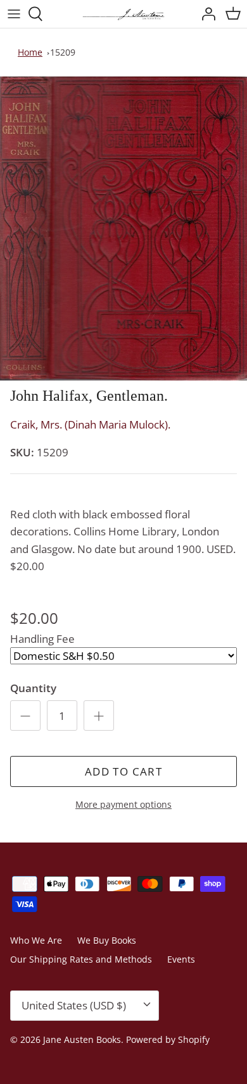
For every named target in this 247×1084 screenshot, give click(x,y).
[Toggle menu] (14, 14)
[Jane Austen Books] (123, 14)
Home (30, 52)
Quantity (33, 688)
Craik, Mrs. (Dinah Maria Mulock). (90, 424)
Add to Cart (123, 771)
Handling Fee (42, 638)
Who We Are (36, 940)
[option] (123, 228)
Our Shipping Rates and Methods (81, 959)
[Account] (205, 14)
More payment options (123, 805)
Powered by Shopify (168, 1039)
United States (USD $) (74, 1005)
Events (181, 959)
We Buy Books (106, 940)
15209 (62, 52)
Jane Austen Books (82, 1039)
